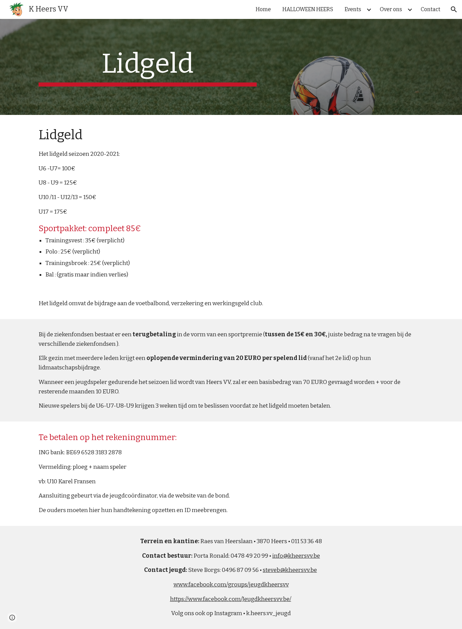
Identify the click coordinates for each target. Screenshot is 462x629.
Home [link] (263, 9)
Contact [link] (430, 9)
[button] (454, 9)
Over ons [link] (391, 9)
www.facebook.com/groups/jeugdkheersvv (231, 584)
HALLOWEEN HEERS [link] (307, 9)
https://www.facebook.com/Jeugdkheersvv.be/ (230, 599)
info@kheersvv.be (296, 555)
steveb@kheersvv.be (290, 570)
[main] (147, 67)
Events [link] (353, 9)
